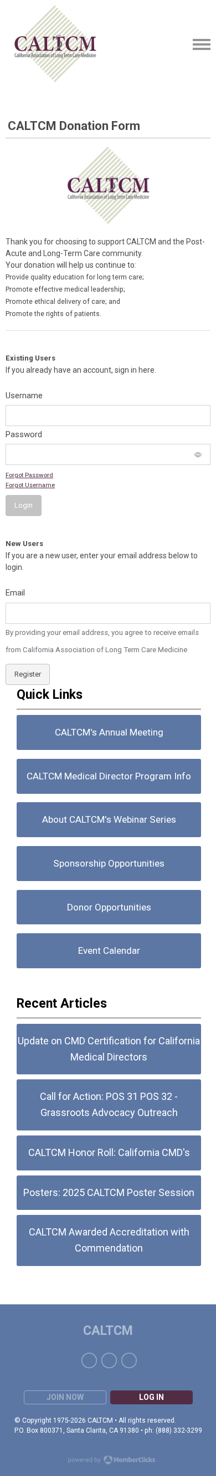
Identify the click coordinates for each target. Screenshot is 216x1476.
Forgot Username (30, 485)
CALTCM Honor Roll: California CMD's (109, 1152)
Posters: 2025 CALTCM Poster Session (108, 1192)
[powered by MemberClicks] (108, 1461)
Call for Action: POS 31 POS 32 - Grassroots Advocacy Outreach (109, 1104)
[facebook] (89, 1360)
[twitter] (109, 1360)
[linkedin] (129, 1360)
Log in (151, 1397)
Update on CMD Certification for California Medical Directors (109, 1049)
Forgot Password (29, 475)
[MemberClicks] (56, 44)
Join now (65, 1397)
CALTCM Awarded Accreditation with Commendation (109, 1240)
